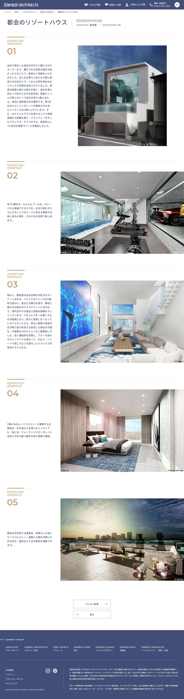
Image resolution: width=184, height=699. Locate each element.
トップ (7, 11)
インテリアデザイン (105, 648)
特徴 (16, 11)
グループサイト (12, 648)
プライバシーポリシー (15, 679)
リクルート (10, 674)
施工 (82, 648)
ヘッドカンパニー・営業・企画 (154, 648)
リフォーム (60, 648)
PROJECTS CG (29, 11)
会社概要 (9, 670)
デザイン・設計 (36, 648)
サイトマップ (11, 683)
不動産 (128, 648)
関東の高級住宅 (47, 11)
